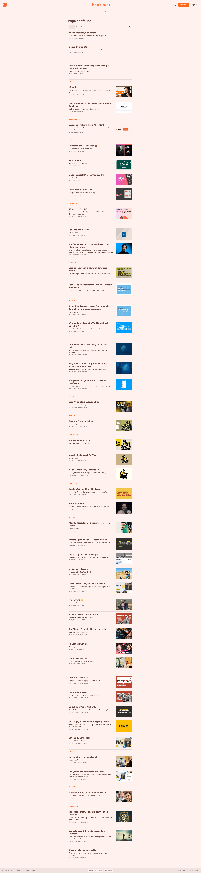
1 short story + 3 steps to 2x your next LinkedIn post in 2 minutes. (89, 588)
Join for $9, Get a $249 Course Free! (81, 741)
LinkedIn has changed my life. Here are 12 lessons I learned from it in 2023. (90, 818)
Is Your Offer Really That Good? (84, 470)
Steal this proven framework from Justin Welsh (88, 269)
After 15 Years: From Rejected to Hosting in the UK (89, 524)
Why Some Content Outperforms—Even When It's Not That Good (88, 365)
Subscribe (184, 5)
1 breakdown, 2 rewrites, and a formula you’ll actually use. (90, 386)
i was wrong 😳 (76, 600)
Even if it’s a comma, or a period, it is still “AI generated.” (89, 36)
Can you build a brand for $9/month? (86, 772)
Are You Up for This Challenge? (84, 554)
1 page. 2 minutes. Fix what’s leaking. (82, 192)
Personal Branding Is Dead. (82, 421)
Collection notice (30, 870)
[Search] (171, 5)
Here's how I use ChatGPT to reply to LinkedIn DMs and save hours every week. (90, 725)
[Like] (70, 55)
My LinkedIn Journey (79, 569)
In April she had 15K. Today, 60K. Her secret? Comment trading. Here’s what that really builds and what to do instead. (91, 251)
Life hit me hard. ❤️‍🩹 (78, 658)
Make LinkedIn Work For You (82, 455)
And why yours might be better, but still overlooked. (87, 369)
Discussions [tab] (85, 27)
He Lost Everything (78, 644)
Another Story (74, 528)
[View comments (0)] (84, 41)
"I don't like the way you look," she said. (87, 583)
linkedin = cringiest (78, 209)
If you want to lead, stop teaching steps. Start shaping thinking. (88, 351)
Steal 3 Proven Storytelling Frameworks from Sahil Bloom (90, 286)
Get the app (109, 870)
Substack (179, 870)
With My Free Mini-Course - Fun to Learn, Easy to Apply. (89, 710)
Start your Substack (96, 870)
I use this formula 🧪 (78, 677)
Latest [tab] (72, 27)
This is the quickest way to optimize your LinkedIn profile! (89, 543)
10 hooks (73, 87)
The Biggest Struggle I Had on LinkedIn (87, 629)
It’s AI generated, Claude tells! (83, 33)
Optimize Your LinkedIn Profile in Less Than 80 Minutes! (89, 506)
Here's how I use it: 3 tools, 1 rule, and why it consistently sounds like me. (89, 129)
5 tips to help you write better (83, 850)
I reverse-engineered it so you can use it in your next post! (90, 273)
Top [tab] (77, 27)
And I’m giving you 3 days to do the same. (84, 109)
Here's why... (73, 312)
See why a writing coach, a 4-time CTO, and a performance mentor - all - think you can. (90, 776)
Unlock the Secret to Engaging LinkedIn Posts (85, 681)
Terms (22, 870)
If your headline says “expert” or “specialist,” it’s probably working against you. (90, 307)
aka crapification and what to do (80, 149)
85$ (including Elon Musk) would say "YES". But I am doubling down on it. (88, 213)
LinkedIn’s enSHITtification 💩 (83, 146)
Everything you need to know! (79, 71)
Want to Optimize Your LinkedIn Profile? (88, 540)
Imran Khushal (79, 38)
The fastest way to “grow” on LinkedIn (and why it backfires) (89, 245)
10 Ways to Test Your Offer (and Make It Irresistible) (87, 473)
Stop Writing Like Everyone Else (84, 402)
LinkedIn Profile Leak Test (81, 189)
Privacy (18, 870)
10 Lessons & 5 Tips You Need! (80, 572)
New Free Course (75, 178)
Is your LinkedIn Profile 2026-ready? (86, 175)
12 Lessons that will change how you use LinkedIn (88, 813)
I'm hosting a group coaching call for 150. (84, 695)
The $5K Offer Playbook (80, 440)
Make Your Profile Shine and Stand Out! (83, 617)
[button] (97, 11)
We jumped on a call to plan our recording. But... (86, 647)
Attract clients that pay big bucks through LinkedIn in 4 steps (89, 67)
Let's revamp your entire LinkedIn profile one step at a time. (90, 557)
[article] (100, 37)
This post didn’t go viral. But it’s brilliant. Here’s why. (88, 381)
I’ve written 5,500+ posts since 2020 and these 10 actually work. (90, 91)
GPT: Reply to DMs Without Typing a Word (89, 721)
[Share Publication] (175, 5)
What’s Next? (73, 424)
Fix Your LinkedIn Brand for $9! (83, 614)
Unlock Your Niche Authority (82, 707)
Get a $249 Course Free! (80, 738)
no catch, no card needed (78, 163)
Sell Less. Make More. (79, 230)
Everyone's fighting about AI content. (86, 125)
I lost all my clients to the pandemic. (82, 661)
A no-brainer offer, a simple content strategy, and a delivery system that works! (90, 838)
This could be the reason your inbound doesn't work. (88, 50)
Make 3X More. (74, 233)
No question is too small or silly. (84, 757)
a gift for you (75, 160)
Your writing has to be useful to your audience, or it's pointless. (88, 854)
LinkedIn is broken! (78, 692)
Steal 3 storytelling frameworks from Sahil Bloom (86, 290)
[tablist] (79, 27)
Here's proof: (73, 760)
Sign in (194, 5)
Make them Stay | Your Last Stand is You (88, 792)
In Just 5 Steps (74, 458)
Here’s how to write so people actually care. (84, 405)
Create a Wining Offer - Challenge (85, 489)
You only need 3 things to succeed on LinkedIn (87, 832)
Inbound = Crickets (78, 47)
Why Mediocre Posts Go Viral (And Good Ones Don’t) (88, 324)
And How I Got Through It (78, 632)
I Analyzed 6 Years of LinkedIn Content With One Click (90, 104)
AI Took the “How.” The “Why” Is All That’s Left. (89, 346)
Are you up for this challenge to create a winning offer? (88, 492)
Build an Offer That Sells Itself (79, 443)
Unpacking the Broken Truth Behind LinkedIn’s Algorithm (89, 329)
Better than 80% (76, 503)
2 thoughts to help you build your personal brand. (87, 795)
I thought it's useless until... (78, 603)
